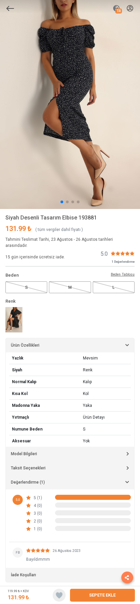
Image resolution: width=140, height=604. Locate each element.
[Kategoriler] (10, 8)
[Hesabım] (130, 9)
